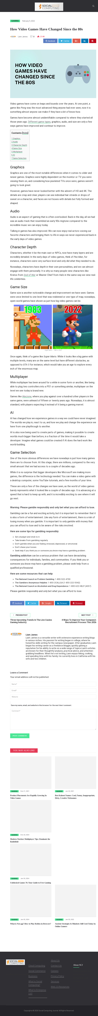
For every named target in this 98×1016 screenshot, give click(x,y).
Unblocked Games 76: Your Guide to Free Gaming (30, 883)
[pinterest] (93, 41)
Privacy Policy (57, 976)
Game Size (16, 148)
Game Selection (18, 158)
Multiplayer (16, 152)
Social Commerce (37, 971)
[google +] (76, 41)
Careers (54, 971)
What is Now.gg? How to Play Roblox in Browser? (30, 924)
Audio (14, 142)
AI (13, 155)
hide (25, 133)
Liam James (23, 37)
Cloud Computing (36, 965)
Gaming (15, 21)
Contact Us (56, 965)
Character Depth (19, 145)
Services (55, 981)
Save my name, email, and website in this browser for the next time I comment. (41, 705)
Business (32, 976)
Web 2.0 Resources (60, 986)
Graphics (16, 138)
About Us (55, 960)
